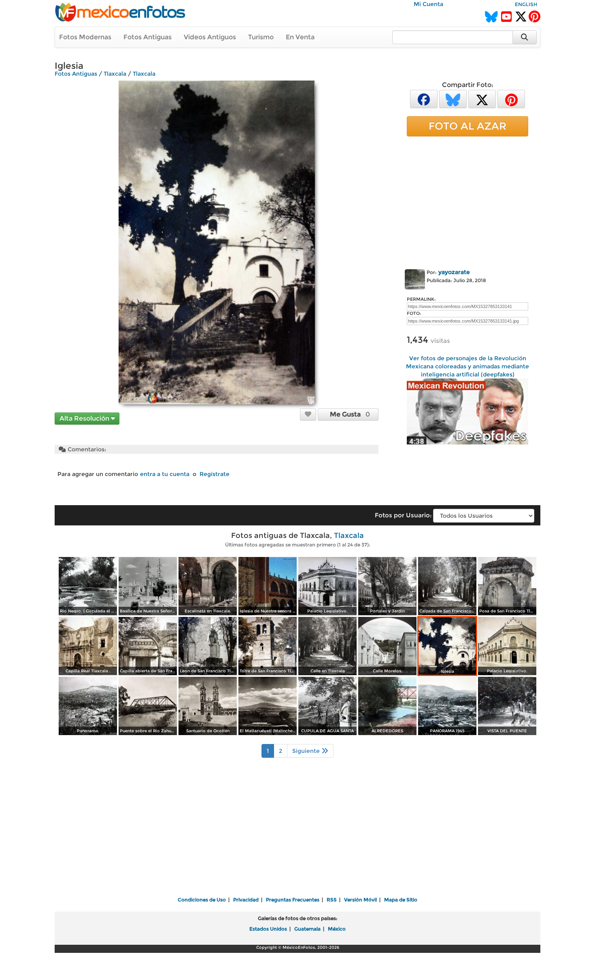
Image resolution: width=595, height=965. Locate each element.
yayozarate (454, 272)
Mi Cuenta (428, 4)
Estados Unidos (268, 929)
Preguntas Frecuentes (292, 900)
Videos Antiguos (210, 37)
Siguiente (306, 751)
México (337, 929)
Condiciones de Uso (202, 900)
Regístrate (215, 474)
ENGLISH (526, 4)
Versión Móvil (360, 900)
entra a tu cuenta (164, 474)
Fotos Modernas (85, 37)
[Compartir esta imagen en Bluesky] (453, 98)
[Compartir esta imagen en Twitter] (482, 98)
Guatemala (307, 929)
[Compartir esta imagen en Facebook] (424, 98)
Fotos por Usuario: (403, 515)
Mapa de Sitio (400, 900)
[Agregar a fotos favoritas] (308, 414)
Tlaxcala (115, 73)
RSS (332, 900)
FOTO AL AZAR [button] (467, 126)
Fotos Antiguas (147, 37)
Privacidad (246, 900)
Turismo (261, 37)
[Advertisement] (468, 201)
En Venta (300, 37)
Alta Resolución (85, 418)
